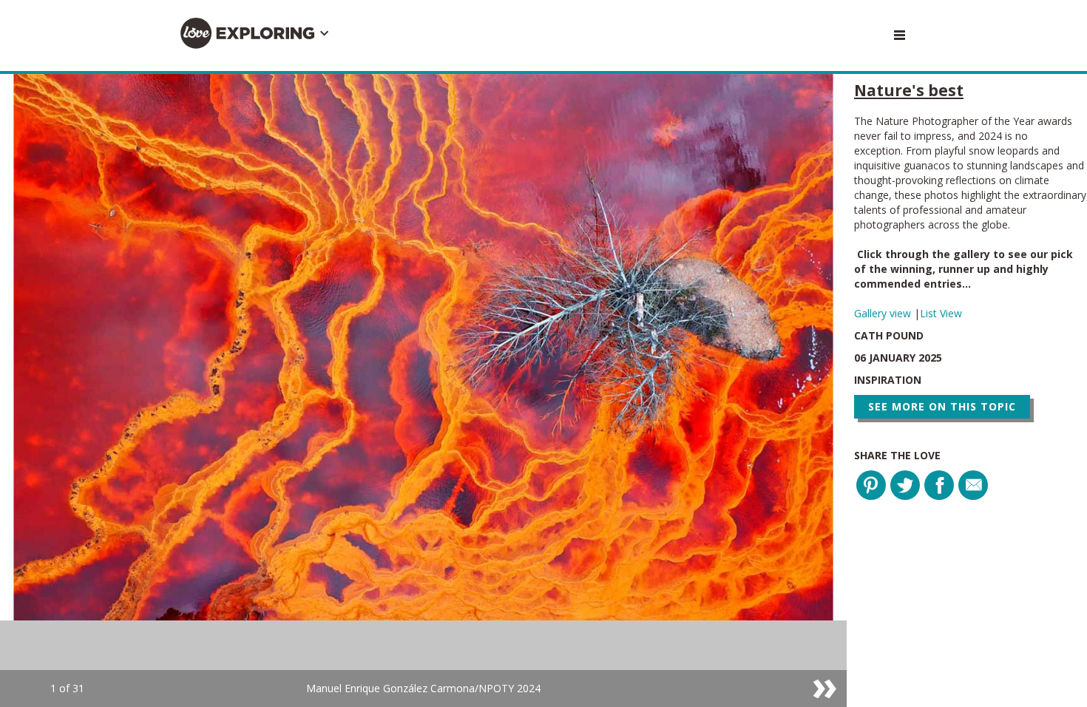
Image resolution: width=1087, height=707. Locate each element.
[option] (423, 390)
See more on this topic (942, 406)
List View (941, 313)
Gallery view (884, 313)
